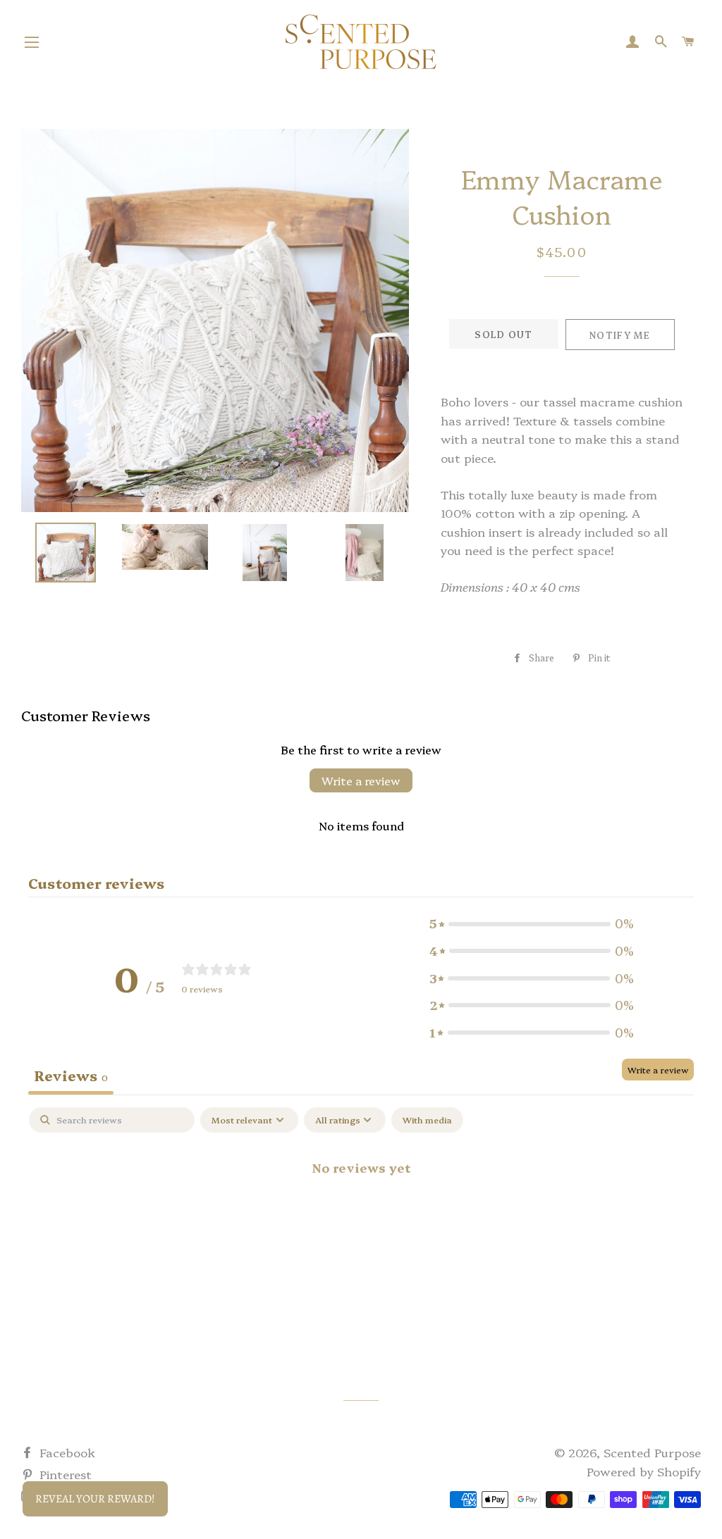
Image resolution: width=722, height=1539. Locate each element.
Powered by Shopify (644, 1471)
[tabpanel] (361, 1215)
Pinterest (64, 1474)
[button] (531, 923)
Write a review (361, 780)
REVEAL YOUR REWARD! (95, 1499)
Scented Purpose (652, 1452)
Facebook (65, 1452)
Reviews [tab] (71, 1075)
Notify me (620, 334)
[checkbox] (427, 1120)
